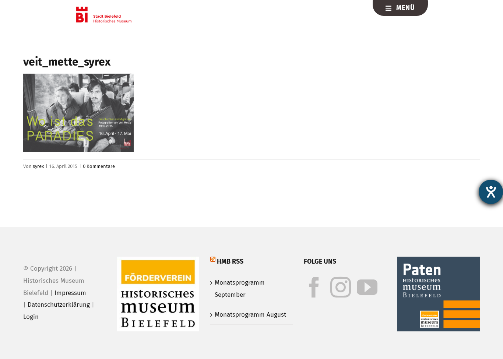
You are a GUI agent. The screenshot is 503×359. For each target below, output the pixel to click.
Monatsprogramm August (250, 314)
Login (31, 317)
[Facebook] (314, 287)
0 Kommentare (99, 166)
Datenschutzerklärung (59, 305)
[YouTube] (367, 287)
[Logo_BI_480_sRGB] (103, 10)
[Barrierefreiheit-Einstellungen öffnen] (491, 192)
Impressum (70, 293)
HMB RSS (230, 261)
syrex (38, 166)
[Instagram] (340, 287)
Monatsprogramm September (240, 289)
